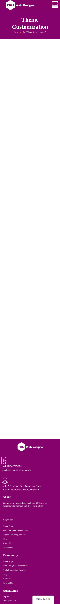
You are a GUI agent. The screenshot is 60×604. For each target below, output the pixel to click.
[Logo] (30, 446)
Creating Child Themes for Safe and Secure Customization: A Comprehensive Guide (28, 205)
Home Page (8, 526)
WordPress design (25, 109)
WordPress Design (10, 294)
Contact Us (8, 547)
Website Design (9, 109)
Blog (5, 539)
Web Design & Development (15, 530)
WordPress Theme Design (28, 198)
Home (16, 32)
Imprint (6, 596)
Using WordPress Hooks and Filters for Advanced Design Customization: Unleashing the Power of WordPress (27, 116)
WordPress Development (30, 294)
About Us (7, 543)
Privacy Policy (9, 600)
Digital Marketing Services (14, 534)
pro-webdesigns (23, 106)
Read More (8, 144)
